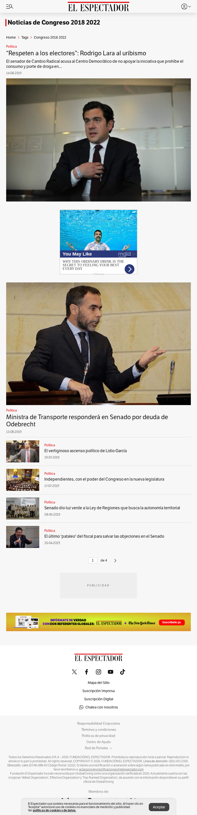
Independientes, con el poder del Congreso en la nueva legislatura (104, 479)
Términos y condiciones (98, 730)
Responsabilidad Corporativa (98, 723)
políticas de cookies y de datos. (54, 810)
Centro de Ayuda (98, 742)
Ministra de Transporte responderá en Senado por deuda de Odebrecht (87, 420)
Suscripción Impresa (98, 691)
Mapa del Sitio (99, 682)
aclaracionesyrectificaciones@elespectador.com (111, 769)
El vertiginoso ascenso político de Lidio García (85, 450)
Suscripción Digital (98, 699)
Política (11, 47)
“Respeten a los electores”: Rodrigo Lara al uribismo (76, 53)
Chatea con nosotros (101, 707)
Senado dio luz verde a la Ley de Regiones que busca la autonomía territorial (112, 508)
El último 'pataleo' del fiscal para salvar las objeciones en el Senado (104, 536)
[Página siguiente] (115, 562)
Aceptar (159, 807)
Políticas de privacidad (98, 736)
